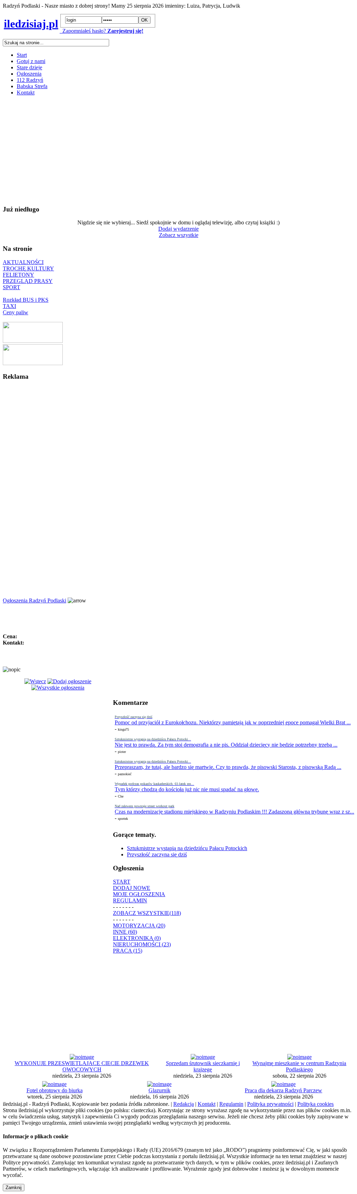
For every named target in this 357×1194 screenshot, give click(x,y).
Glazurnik (159, 1090)
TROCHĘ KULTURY (28, 268)
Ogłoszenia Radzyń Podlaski (34, 600)
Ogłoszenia (29, 74)
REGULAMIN (130, 900)
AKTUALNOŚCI (23, 262)
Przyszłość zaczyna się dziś (157, 854)
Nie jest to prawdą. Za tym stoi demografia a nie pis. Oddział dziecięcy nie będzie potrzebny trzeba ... (226, 745)
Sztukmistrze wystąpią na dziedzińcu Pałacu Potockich (187, 848)
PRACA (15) (127, 951)
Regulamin (231, 1104)
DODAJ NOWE (131, 888)
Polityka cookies (315, 1104)
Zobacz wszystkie (178, 235)
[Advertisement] (178, 150)
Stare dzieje (29, 67)
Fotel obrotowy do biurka (54, 1090)
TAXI (9, 306)
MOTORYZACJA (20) (139, 926)
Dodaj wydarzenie (178, 229)
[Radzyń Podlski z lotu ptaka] (33, 341)
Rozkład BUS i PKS (25, 300)
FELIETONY (18, 275)
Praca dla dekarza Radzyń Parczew (283, 1090)
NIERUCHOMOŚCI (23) (142, 944)
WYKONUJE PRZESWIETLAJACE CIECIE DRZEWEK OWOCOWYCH (82, 1066)
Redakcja (183, 1104)
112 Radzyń (30, 80)
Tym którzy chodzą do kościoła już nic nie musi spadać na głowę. (187, 789)
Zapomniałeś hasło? (83, 31)
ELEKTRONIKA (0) (137, 938)
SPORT (11, 287)
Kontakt (26, 92)
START (121, 882)
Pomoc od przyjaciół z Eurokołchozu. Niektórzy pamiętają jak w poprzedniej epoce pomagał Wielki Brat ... (233, 722)
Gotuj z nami (31, 61)
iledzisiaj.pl (31, 23)
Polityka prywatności (270, 1104)
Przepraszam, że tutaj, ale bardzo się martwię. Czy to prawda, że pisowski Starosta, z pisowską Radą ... (228, 767)
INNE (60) (125, 932)
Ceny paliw (15, 312)
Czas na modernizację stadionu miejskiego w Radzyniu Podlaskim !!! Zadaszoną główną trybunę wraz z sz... (234, 812)
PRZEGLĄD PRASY (28, 281)
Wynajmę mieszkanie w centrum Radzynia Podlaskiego (299, 1066)
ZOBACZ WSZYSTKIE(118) (147, 913)
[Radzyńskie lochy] (33, 363)
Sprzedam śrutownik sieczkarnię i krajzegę (203, 1066)
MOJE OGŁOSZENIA (139, 894)
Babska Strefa (32, 86)
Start (22, 55)
